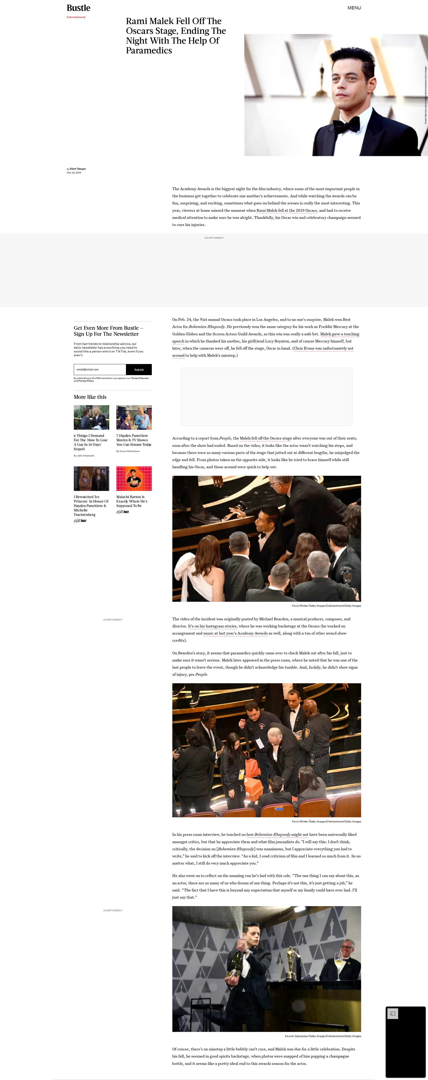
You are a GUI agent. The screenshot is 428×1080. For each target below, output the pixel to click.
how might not (278, 834)
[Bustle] (78, 8)
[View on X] (266, 396)
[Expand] (390, 1010)
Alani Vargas (78, 169)
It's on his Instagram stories (212, 625)
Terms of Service (140, 378)
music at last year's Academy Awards (235, 633)
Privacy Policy (86, 380)
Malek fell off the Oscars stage (266, 438)
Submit (139, 370)
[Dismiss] (420, 1010)
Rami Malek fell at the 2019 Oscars (287, 210)
